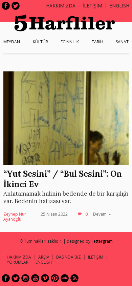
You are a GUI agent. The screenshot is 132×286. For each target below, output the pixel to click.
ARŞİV (43, 257)
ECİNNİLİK (70, 42)
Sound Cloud (65, 278)
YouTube (35, 278)
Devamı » (102, 214)
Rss (74, 278)
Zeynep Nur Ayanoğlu (14, 216)
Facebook (6, 6)
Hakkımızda (60, 5)
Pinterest (55, 278)
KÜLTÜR (40, 42)
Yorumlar (17, 262)
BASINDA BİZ (68, 257)
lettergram (102, 241)
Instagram (25, 278)
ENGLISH (119, 5)
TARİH (97, 42)
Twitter (16, 6)
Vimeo (45, 278)
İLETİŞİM (92, 5)
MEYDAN (11, 42)
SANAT (122, 42)
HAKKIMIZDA (19, 257)
